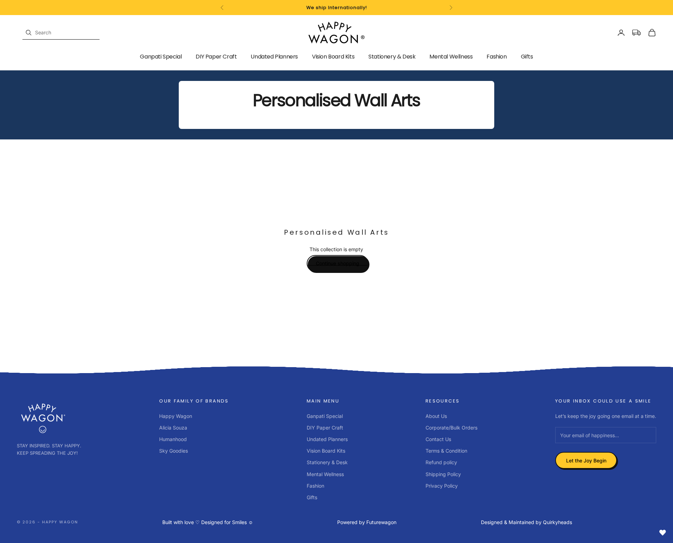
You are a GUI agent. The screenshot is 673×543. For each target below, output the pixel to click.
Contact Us (438, 439)
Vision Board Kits (333, 57)
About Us (436, 416)
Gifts (527, 57)
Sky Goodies (173, 451)
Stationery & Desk (391, 57)
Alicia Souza (173, 428)
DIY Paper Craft (216, 57)
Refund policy (441, 462)
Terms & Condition (446, 451)
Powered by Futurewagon (366, 522)
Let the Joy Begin (586, 460)
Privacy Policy (442, 486)
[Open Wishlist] (662, 532)
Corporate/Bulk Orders (451, 428)
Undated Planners (274, 57)
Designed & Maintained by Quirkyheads (526, 522)
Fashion (497, 57)
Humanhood (173, 439)
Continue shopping (337, 263)
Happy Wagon (175, 416)
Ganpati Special (161, 57)
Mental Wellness (451, 57)
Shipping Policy (443, 474)
